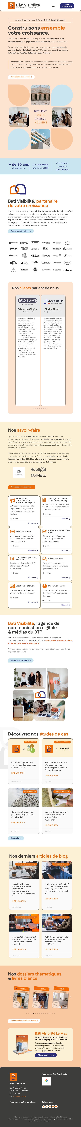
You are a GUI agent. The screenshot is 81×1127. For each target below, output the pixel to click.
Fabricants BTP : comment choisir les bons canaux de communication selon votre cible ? (24, 941)
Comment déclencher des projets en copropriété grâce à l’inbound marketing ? (57, 816)
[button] (53, 6)
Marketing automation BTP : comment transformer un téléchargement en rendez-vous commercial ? (57, 889)
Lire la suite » (18, 773)
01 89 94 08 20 (19, 1096)
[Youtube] (56, 1106)
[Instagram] (46, 1106)
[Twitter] (53, 1106)
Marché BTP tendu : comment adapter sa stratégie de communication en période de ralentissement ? (24, 890)
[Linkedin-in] (49, 1106)
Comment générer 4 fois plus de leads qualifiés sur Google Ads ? (22, 815)
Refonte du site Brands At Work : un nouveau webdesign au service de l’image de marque (56, 766)
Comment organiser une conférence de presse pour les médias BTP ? (23, 765)
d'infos (15, 518)
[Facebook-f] (43, 1106)
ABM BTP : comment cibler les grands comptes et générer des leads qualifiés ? (57, 941)
